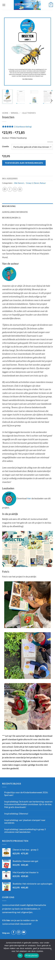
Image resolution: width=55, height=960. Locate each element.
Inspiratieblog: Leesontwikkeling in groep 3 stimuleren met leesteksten (25, 830)
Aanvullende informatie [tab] (15, 212)
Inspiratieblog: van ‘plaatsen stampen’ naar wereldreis (24, 821)
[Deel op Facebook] (9, 189)
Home (5, 113)
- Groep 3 (29, 183)
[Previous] (6, 51)
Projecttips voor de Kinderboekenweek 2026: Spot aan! (26, 793)
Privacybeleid (32, 955)
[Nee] (51, 950)
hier (29, 498)
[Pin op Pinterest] (20, 189)
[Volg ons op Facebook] (13, 932)
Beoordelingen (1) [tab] (11, 218)
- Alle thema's (28, 113)
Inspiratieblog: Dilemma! (16, 813)
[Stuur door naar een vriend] (15, 189)
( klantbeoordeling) (23, 126)
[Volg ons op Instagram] (18, 932)
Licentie (5, 147)
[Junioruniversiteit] (27, 5)
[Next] (48, 51)
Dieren (36, 183)
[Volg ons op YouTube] (23, 932)
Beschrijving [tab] (9, 206)
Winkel (14, 113)
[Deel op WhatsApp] (4, 189)
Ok (20, 955)
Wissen (50, 142)
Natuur (43, 183)
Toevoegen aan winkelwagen (24, 163)
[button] (4, 4)
